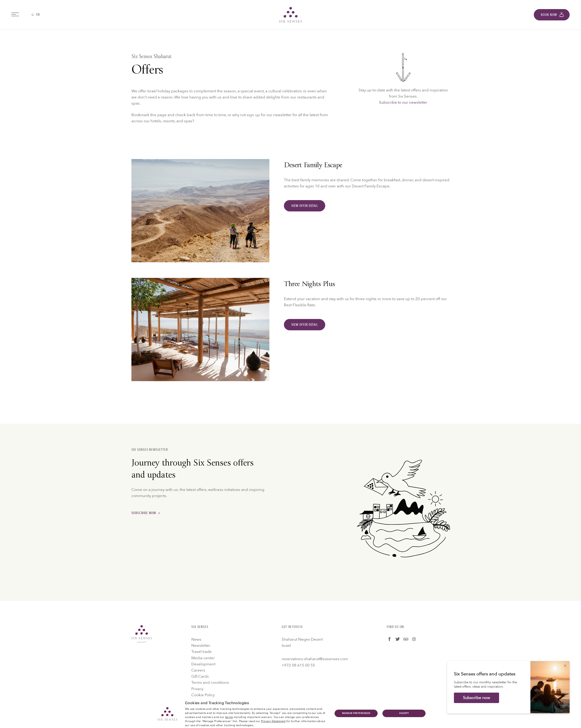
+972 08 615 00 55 (298, 665)
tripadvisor (406, 639)
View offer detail (304, 205)
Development (203, 664)
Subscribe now (143, 513)
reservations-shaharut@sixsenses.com (315, 659)
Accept (404, 713)
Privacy (197, 688)
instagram (414, 639)
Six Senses (141, 634)
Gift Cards (200, 676)
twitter (397, 639)
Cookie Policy (203, 695)
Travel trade (201, 651)
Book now (549, 14)
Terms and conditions (210, 682)
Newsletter (200, 645)
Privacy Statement (273, 721)
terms (229, 717)
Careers (198, 670)
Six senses (290, 15)
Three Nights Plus (309, 284)
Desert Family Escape (313, 165)
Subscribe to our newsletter (403, 102)
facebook (389, 639)
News (196, 639)
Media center (203, 658)
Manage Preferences (356, 713)
